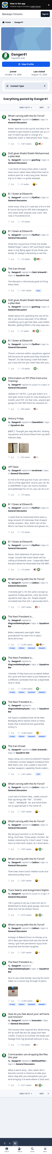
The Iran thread (16, 268)
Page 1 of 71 (25, 107)
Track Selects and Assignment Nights (28, 890)
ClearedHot (37, 422)
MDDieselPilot (38, 1060)
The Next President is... (21, 616)
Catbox (35, 119)
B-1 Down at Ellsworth (20, 193)
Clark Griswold (39, 272)
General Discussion (17, 122)
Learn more (5, 5)
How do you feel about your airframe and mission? (28, 1015)
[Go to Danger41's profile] (4, 117)
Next (42, 107)
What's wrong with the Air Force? (26, 115)
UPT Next (13, 466)
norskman (37, 470)
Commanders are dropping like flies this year (28, 1056)
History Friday (16, 418)
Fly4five (35, 197)
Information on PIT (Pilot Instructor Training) (27, 379)
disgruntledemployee (18, 623)
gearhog (36, 160)
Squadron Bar (22, 275)
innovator (36, 1020)
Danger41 (16, 119)
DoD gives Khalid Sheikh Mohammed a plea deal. (28, 155)
